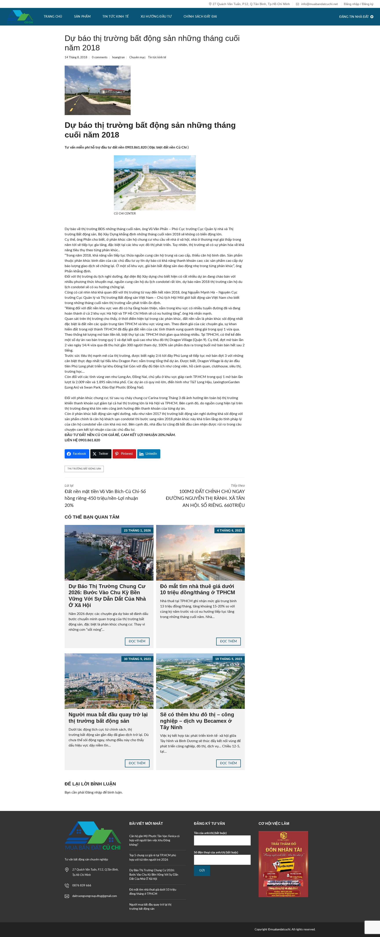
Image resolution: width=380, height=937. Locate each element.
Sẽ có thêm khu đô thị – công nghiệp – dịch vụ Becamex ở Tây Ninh (197, 720)
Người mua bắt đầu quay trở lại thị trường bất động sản (108, 717)
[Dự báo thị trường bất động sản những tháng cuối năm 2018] (98, 90)
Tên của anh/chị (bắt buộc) (210, 833)
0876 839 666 (81, 885)
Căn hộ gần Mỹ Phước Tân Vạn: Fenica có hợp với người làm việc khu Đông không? (154, 840)
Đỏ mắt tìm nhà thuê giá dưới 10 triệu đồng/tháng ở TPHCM (197, 589)
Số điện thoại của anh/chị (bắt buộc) (216, 852)
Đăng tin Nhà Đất (354, 16)
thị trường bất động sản (84, 469)
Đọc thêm (137, 641)
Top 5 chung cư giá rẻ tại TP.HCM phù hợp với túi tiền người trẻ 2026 (152, 857)
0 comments (100, 57)
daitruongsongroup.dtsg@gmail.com (94, 896)
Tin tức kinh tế (157, 57)
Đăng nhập (93, 792)
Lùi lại (105, 496)
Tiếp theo (205, 496)
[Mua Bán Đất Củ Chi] (20, 17)
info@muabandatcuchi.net (319, 4)
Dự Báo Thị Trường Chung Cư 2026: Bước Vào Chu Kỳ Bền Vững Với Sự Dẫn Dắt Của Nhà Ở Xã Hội (107, 595)
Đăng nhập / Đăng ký (358, 4)
